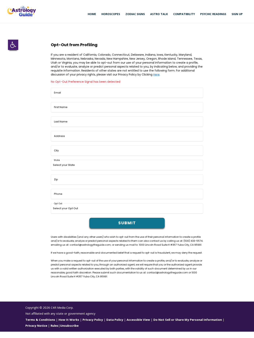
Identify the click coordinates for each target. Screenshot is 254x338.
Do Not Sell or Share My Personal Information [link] (187, 320)
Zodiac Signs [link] (135, 14)
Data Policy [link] (114, 320)
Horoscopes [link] (110, 14)
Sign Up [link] (237, 14)
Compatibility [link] (184, 14)
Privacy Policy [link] (93, 320)
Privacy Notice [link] (36, 325)
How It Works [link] (69, 320)
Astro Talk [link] (159, 14)
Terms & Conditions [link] (40, 320)
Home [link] (92, 14)
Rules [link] (54, 325)
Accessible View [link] (138, 320)
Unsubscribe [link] (69, 325)
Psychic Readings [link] (213, 14)
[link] (13, 45)
